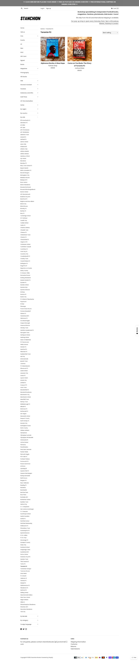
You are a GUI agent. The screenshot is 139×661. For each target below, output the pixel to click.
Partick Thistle (24, 452)
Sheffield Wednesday (26, 523)
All (21, 44)
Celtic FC (22, 225)
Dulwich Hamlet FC (25, 280)
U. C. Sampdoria (24, 506)
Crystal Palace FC (25, 261)
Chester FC (23, 237)
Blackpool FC (23, 180)
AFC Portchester (24, 130)
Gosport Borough (25, 323)
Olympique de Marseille (26, 437)
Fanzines (29, 89)
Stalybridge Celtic (25, 549)
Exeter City (23, 297)
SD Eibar (22, 292)
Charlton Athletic (25, 227)
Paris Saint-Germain (25, 449)
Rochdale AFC (24, 497)
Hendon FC (23, 347)
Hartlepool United (25, 335)
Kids (29, 81)
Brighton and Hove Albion (27, 201)
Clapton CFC (24, 242)
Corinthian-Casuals (25, 246)
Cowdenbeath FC (25, 256)
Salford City (23, 504)
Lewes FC (23, 375)
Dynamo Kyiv (24, 287)
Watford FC (23, 590)
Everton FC (23, 294)
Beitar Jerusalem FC (25, 170)
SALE (21, 52)
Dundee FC (23, 282)
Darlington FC (24, 263)
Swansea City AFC (25, 557)
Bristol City (23, 204)
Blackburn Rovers (25, 177)
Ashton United (24, 142)
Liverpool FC (23, 385)
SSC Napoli (23, 413)
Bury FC (22, 213)
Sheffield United (24, 521)
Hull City (22, 356)
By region (29, 109)
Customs (74, 644)
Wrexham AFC (24, 607)
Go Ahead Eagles (25, 320)
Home (22, 28)
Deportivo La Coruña (26, 268)
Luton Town (23, 387)
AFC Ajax (22, 127)
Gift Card (23, 56)
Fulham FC (23, 313)
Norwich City (23, 423)
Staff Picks (29, 97)
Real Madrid (23, 490)
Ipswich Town (24, 361)
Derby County (24, 270)
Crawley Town (24, 258)
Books (22, 64)
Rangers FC (23, 480)
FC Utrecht (23, 576)
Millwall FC (23, 406)
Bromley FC (23, 208)
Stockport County (25, 542)
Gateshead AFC (24, 316)
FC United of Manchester (27, 299)
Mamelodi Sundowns (26, 392)
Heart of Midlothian (25, 340)
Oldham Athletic (24, 430)
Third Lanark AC (24, 561)
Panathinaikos (24, 447)
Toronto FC (23, 566)
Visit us (22, 32)
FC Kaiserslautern (25, 366)
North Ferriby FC (24, 421)
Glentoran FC (24, 318)
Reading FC (23, 485)
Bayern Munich (24, 168)
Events (22, 40)
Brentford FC (23, 199)
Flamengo (23, 306)
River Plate (23, 495)
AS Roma (22, 466)
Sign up (48, 8)
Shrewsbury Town (25, 528)
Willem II (22, 602)
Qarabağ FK (23, 468)
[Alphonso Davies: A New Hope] (53, 49)
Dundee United (24, 285)
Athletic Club (23, 149)
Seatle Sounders (24, 516)
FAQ (29, 36)
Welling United (24, 592)
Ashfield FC (23, 139)
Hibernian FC (23, 351)
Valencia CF (23, 578)
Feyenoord (23, 301)
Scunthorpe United (25, 514)
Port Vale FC (23, 456)
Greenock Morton (25, 325)
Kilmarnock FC (24, 368)
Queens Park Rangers (26, 473)
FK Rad (22, 304)
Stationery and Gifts (29, 93)
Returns (73, 646)
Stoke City (23, 545)
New (21, 48)
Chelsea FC (23, 232)
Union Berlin (23, 573)
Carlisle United (24, 223)
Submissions (75, 649)
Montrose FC (23, 409)
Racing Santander (25, 475)
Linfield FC (23, 382)
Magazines (29, 68)
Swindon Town (24, 559)
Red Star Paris (24, 492)
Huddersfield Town (25, 354)
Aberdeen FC (24, 122)
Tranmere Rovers (25, 571)
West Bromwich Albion (26, 595)
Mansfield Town (24, 399)
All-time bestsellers (26, 101)
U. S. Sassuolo (24, 511)
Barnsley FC (23, 163)
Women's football (29, 85)
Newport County (24, 418)
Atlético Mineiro (24, 153)
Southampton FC (25, 530)
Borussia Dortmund (25, 187)
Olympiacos (23, 433)
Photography (24, 73)
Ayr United (23, 158)
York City (22, 611)
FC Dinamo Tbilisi (25, 273)
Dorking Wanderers (25, 278)
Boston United (24, 192)
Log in (42, 8)
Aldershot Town (24, 134)
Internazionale (24, 359)
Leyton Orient (24, 378)
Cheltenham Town (25, 235)
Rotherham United (25, 499)
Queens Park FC (24, 471)
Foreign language (29, 624)
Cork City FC (23, 251)
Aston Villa (23, 144)
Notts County (24, 428)
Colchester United (25, 244)
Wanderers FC (24, 588)
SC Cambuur (23, 218)
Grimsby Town (24, 328)
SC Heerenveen (24, 342)
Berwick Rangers (24, 173)
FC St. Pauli (23, 538)
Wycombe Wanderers (26, 609)
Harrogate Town (24, 332)
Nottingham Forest (25, 425)
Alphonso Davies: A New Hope (53, 63)
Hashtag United (24, 337)
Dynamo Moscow (25, 289)
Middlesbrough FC (25, 404)
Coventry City (24, 254)
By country (29, 113)
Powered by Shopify (47, 657)
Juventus (22, 363)
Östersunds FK (24, 440)
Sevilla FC (23, 518)
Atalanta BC (23, 146)
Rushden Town (24, 502)
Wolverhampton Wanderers (27, 604)
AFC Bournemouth (25, 194)
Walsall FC (23, 583)
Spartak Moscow (24, 533)
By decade (29, 616)
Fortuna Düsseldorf (25, 311)
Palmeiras (23, 445)
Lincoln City (23, 380)
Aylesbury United (25, 156)
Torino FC (23, 564)
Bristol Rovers (24, 206)
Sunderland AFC (24, 552)
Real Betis (23, 487)
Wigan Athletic (24, 599)
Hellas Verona (24, 344)
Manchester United (25, 397)
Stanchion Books (36, 657)
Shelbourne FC (24, 526)
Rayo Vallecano (24, 483)
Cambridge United (25, 216)
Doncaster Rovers (25, 275)
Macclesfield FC (24, 390)
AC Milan (22, 125)
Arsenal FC (23, 137)
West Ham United (25, 597)
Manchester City (24, 394)
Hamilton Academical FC (27, 330)
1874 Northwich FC (25, 120)
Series (29, 105)
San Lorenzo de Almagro (27, 509)
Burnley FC (23, 211)
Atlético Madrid (24, 151)
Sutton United (24, 554)
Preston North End (25, 464)
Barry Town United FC (26, 165)
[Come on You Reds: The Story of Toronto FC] (79, 49)
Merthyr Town (24, 402)
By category (29, 620)
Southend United (25, 547)
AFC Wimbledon (24, 132)
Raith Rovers (23, 478)
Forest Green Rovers (26, 309)
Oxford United (24, 442)
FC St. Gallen (23, 535)
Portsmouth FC (24, 461)
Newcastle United (25, 416)
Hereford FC (23, 349)
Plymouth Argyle (24, 454)
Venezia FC (23, 580)
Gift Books (23, 77)
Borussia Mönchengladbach (27, 189)
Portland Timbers (25, 459)
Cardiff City (23, 220)
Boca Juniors (23, 182)
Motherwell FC (24, 411)
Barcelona (23, 161)
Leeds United (24, 371)
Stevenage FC (24, 540)
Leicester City (24, 373)
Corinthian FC (24, 249)
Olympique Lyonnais (25, 435)
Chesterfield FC (24, 239)
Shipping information (78, 642)
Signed (22, 60)
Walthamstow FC (25, 585)
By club (29, 117)
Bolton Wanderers (25, 185)
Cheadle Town (24, 230)
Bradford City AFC (25, 196)
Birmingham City (24, 175)
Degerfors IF (23, 266)
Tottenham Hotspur (25, 569)
